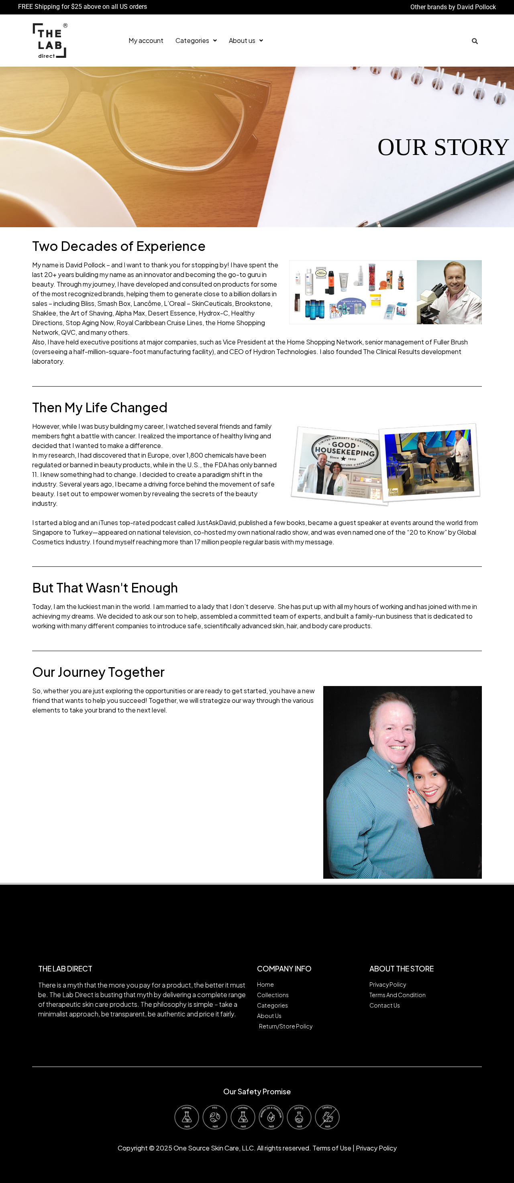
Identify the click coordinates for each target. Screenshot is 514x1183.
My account (145, 40)
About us (242, 40)
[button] (196, 40)
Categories (192, 40)
